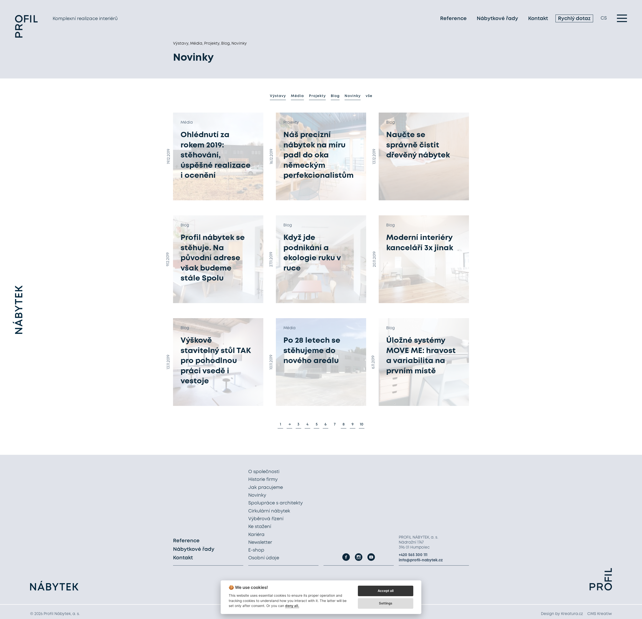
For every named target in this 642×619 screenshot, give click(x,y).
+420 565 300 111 (413, 555)
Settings (385, 603)
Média (297, 96)
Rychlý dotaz (574, 18)
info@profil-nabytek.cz (421, 560)
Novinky (353, 96)
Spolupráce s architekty (275, 503)
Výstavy (278, 96)
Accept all (385, 591)
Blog (335, 96)
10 (361, 424)
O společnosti (263, 472)
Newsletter (260, 543)
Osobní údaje (263, 558)
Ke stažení (259, 527)
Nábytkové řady (497, 18)
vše (369, 96)
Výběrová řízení (265, 519)
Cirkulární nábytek (269, 511)
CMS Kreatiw (599, 614)
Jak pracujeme (265, 488)
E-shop (256, 550)
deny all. (292, 606)
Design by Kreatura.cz (562, 614)
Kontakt (538, 18)
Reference (453, 18)
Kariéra (256, 535)
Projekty (317, 96)
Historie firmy (263, 480)
